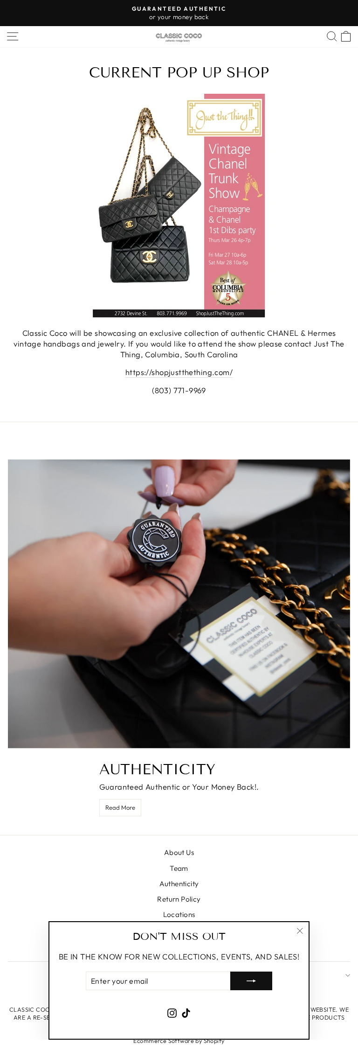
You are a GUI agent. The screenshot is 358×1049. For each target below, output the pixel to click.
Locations (179, 914)
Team (179, 868)
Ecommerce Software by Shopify (178, 1040)
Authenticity (179, 883)
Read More (120, 807)
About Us (179, 852)
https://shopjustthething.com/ (179, 372)
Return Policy (178, 899)
